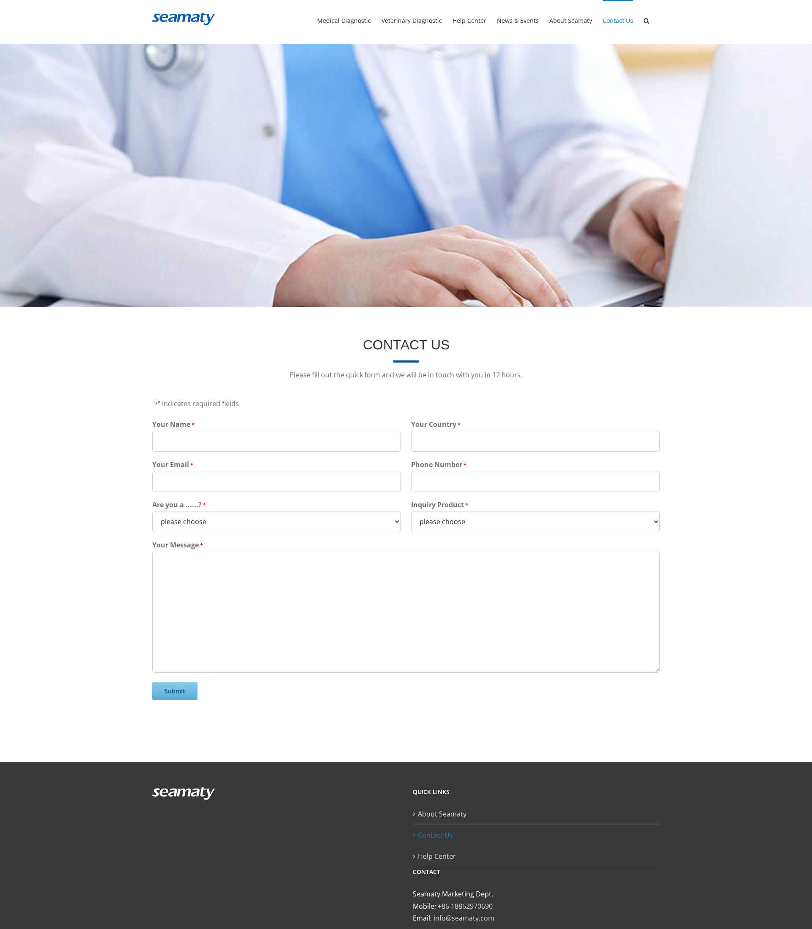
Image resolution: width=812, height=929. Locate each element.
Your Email (172, 464)
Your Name (173, 424)
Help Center (437, 856)
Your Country (436, 424)
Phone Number (438, 464)
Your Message (177, 545)
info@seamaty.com (463, 918)
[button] (646, 20)
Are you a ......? (179, 504)
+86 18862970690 (465, 906)
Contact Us (435, 835)
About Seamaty (442, 814)
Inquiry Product (439, 504)
